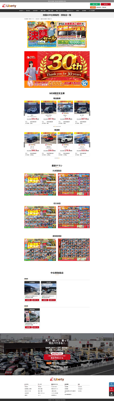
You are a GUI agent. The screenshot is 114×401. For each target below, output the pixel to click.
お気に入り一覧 (28, 391)
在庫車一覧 (35, 300)
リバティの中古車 (54, 393)
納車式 (77, 10)
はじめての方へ (54, 386)
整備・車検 (95, 4)
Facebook (80, 386)
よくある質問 (92, 10)
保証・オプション (60, 10)
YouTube (79, 391)
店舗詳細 (28, 300)
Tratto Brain (62, 399)
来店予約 (106, 4)
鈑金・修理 (50, 10)
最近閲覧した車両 (28, 388)
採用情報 (66, 388)
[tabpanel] (32, 113)
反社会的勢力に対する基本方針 (70, 391)
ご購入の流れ (53, 391)
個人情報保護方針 (68, 394)
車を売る (28, 10)
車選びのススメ (70, 10)
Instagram (80, 388)
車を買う (21, 10)
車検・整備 (43, 10)
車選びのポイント (54, 388)
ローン (39, 395)
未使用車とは (53, 395)
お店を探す (35, 10)
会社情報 (84, 10)
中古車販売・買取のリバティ (29, 18)
